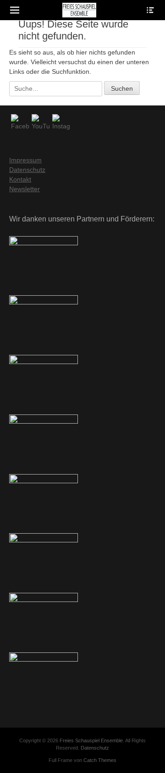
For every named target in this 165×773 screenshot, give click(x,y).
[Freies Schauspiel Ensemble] (79, 10)
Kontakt (20, 179)
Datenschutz (27, 169)
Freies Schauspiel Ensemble (91, 740)
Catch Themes (99, 760)
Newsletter (24, 189)
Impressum (25, 160)
